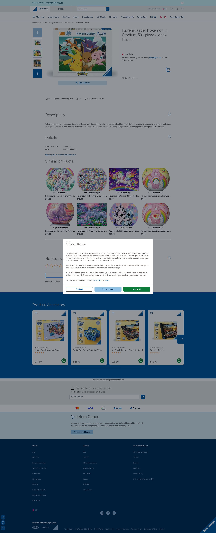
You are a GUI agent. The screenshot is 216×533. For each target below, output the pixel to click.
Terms (107, 280)
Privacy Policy (96, 280)
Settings (79, 289)
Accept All (137, 289)
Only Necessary (108, 289)
